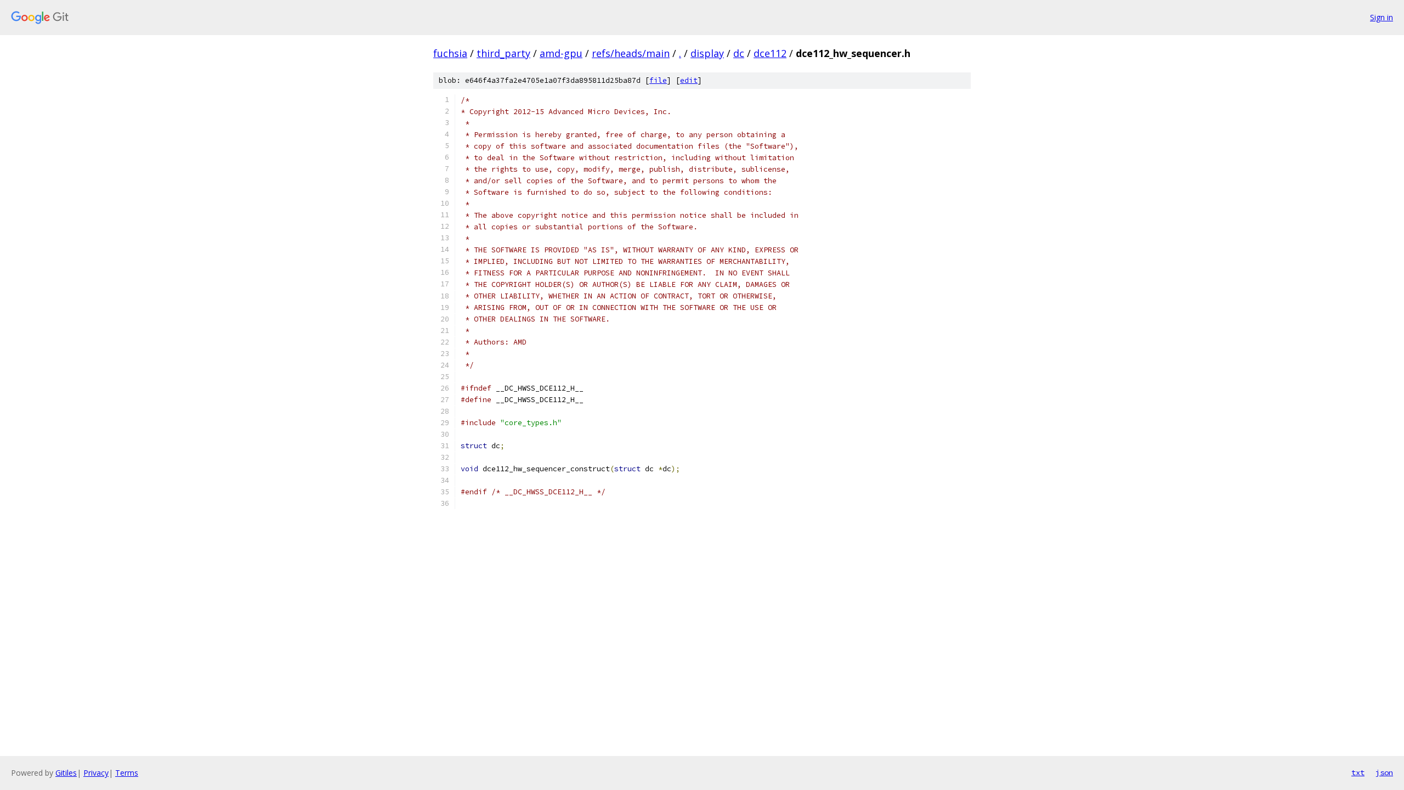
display (707, 53)
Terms (126, 773)
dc (738, 53)
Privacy (96, 773)
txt (1358, 772)
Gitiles (66, 773)
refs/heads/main (631, 53)
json (1384, 772)
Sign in (1381, 17)
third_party (503, 53)
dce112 (770, 53)
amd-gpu (561, 53)
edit (689, 80)
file (658, 80)
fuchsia (450, 53)
